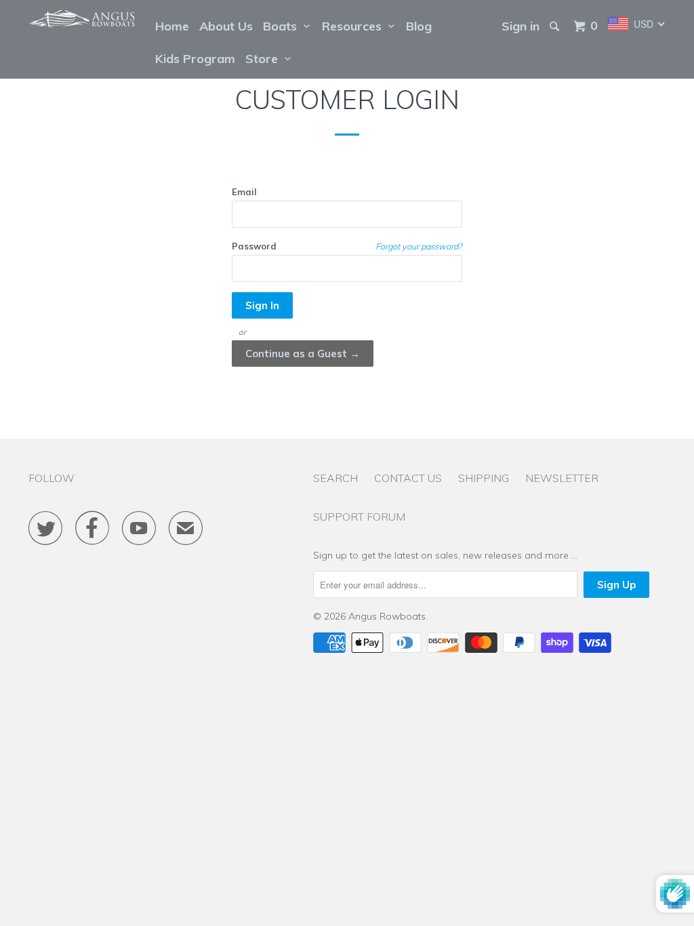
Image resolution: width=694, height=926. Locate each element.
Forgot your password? (418, 246)
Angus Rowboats (387, 616)
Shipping (483, 478)
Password (254, 246)
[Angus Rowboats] (82, 18)
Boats (283, 26)
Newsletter (561, 478)
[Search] (556, 26)
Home (172, 26)
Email (244, 191)
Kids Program (195, 58)
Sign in (520, 26)
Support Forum (359, 516)
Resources (355, 26)
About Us (226, 26)
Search (335, 478)
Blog (419, 26)
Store (265, 58)
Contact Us (408, 478)
